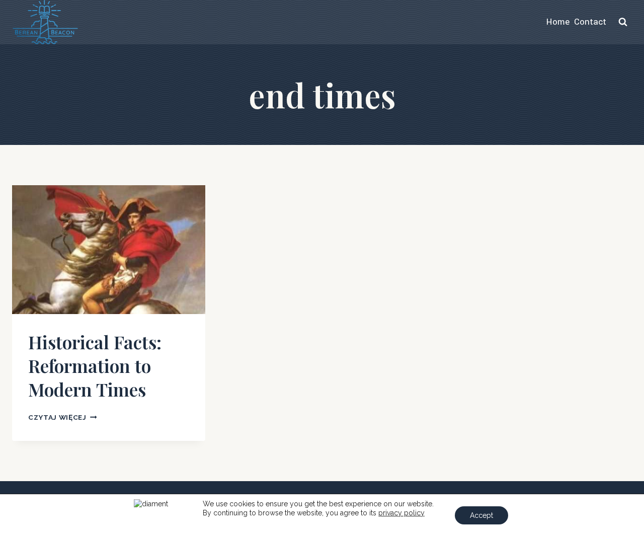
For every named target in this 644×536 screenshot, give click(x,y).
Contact (590, 22)
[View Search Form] (623, 22)
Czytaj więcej (62, 417)
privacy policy (401, 513)
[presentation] (108, 249)
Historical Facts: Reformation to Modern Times (95, 365)
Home (558, 22)
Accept (481, 515)
